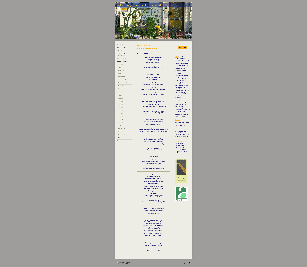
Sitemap (128, 262)
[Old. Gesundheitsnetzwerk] (181, 194)
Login (188, 262)
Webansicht (187, 263)
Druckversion (121, 262)
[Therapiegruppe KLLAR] (181, 171)
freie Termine (182, 47)
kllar (181, 77)
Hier (176, 57)
